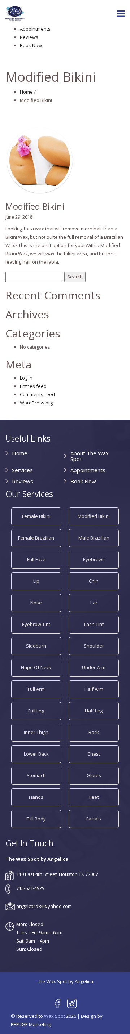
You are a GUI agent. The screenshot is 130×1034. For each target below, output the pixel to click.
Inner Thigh (36, 732)
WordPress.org (36, 402)
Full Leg (36, 710)
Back (93, 732)
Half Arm (93, 689)
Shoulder (94, 646)
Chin (94, 581)
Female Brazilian (36, 537)
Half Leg (94, 710)
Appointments (35, 29)
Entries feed (33, 386)
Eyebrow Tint (36, 624)
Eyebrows (94, 559)
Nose (36, 602)
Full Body (36, 818)
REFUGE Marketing (31, 1024)
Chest (93, 754)
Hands (36, 797)
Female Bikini (36, 516)
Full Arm (36, 689)
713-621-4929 (30, 888)
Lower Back (36, 754)
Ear (94, 602)
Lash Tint (94, 624)
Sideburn (36, 646)
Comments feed (37, 394)
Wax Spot (54, 1016)
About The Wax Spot (89, 456)
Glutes (94, 775)
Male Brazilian (93, 537)
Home (26, 92)
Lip (36, 581)
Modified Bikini (94, 516)
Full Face (36, 559)
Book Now (31, 45)
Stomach (36, 775)
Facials (93, 818)
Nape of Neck (36, 667)
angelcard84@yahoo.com (44, 906)
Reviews (29, 37)
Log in (26, 378)
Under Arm (93, 667)
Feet (94, 797)
